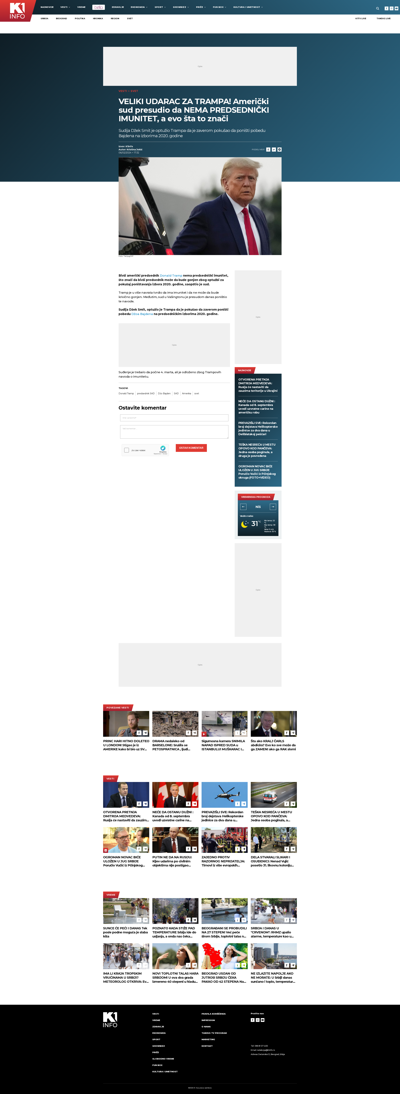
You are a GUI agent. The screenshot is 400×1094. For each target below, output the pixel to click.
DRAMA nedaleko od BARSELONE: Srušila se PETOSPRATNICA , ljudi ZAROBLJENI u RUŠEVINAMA (175, 745)
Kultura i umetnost (246, 7)
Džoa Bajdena (142, 314)
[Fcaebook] (268, 150)
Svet (130, 18)
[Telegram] (280, 150)
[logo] (126, 1045)
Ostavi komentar (191, 448)
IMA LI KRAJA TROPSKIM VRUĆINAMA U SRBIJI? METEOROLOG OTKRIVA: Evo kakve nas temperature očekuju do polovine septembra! (125, 978)
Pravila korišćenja (214, 1014)
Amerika (186, 393)
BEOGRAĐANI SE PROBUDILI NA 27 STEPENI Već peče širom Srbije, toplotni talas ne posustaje (224, 932)
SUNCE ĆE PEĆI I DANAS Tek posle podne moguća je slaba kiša (125, 932)
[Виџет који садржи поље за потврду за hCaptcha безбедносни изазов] (145, 450)
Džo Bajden (164, 393)
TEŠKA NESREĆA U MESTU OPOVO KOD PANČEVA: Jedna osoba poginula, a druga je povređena (256, 450)
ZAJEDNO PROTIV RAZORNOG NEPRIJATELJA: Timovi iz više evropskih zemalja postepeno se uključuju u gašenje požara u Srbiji (223, 861)
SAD (176, 393)
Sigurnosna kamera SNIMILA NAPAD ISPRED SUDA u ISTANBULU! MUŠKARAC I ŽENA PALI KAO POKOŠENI (223, 745)
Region (115, 18)
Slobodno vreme (163, 1058)
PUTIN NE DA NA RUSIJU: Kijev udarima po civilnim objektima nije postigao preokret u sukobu (172, 861)
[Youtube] (396, 8)
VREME (81, 7)
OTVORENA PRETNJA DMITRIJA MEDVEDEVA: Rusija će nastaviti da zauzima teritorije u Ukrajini (258, 385)
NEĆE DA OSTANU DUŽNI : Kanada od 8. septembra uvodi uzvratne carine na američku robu (256, 407)
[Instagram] (391, 8)
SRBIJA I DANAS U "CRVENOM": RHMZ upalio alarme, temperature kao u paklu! (271, 932)
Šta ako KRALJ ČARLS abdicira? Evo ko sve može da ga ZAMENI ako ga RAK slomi (273, 745)
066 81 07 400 (261, 1046)
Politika (80, 18)
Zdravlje (118, 7)
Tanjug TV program (214, 1033)
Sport (159, 7)
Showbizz (179, 7)
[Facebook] (386, 8)
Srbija (44, 18)
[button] (243, 507)
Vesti (64, 7)
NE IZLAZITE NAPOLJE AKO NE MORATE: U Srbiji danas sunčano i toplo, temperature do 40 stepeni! (273, 978)
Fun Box (218, 7)
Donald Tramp (171, 275)
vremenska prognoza (255, 497)
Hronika (98, 18)
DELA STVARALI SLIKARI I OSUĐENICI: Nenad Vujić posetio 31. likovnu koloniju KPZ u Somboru (271, 861)
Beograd (61, 18)
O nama (206, 1026)
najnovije (47, 7)
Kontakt (207, 1046)
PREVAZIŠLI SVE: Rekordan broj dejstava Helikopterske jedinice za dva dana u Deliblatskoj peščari (258, 428)
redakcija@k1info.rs (266, 1050)
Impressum (208, 1020)
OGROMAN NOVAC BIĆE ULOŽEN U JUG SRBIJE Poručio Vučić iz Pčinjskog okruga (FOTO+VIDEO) (257, 472)
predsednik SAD (146, 393)
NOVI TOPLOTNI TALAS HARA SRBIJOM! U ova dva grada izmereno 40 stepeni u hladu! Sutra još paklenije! (175, 978)
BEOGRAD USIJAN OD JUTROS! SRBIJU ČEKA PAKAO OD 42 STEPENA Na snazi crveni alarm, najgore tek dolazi (225, 978)
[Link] (274, 150)
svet (196, 393)
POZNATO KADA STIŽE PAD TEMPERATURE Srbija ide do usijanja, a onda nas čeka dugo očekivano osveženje (174, 932)
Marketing (208, 1039)
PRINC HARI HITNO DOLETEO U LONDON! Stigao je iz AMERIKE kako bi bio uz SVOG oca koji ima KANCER (126, 745)
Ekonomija (138, 7)
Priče (199, 7)
